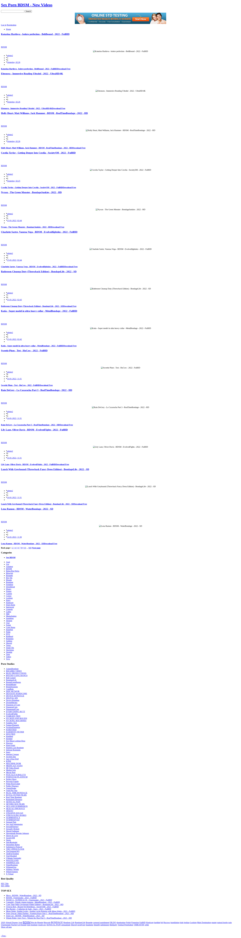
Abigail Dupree (12, 922)
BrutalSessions (12, 687)
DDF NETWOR (12, 691)
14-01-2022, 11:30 (14, 537)
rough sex (42, 925)
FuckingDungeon (13, 727)
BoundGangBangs (13, 682)
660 (30, 548)
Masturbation (11, 616)
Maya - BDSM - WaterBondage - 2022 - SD (23, 895)
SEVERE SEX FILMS (15, 804)
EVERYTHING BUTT (15, 712)
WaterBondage (12, 865)
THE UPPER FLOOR (15, 849)
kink (182, 922)
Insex (8, 752)
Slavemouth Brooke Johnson (17, 833)
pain (230, 922)
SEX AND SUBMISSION (17, 806)
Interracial (10, 607)
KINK (8, 761)
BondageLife (11, 680)
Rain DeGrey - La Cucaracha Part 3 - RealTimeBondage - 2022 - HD (36, 390)
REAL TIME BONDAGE (16, 793)
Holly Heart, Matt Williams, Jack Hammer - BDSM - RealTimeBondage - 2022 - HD (44, 113)
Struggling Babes (13, 845)
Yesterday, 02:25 (13, 181)
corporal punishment (101, 922)
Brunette (9, 575)
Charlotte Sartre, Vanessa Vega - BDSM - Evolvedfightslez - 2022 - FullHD (39, 232)
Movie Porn (10, 772)
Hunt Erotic (10, 745)
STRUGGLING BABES (16, 815)
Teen (8, 654)
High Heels (10, 605)
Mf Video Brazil (12, 768)
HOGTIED (10, 734)
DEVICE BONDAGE (15, 696)
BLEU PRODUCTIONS (16, 673)
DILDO (113, 922)
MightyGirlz (11, 770)
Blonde (9, 580)
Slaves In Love (12, 836)
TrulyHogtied (11, 856)
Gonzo (8, 596)
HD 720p (5, 884)
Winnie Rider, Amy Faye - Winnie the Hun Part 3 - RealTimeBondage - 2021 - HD (39, 918)
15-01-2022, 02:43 (14, 300)
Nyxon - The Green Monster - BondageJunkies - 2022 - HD (31, 192)
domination (121, 922)
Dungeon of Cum (13, 705)
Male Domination (204, 922)
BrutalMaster (11, 684)
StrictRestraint (11, 842)
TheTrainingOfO (12, 851)
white (146, 925)
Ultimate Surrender (13, 858)
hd (162, 922)
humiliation (175, 922)
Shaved (9, 643)
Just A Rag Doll (12, 759)
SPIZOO (9, 811)
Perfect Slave (11, 779)
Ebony (8, 589)
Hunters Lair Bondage (15, 748)
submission (104, 925)
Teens (8, 645)
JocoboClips (11, 757)
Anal (8, 562)
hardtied (157, 922)
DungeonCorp (11, 707)
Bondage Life (68, 922)
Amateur (9, 566)
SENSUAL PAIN (13, 802)
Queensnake (6, 925)
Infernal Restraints (13, 750)
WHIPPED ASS (12, 863)
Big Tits (9, 578)
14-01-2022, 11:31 (14, 379)
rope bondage (32, 925)
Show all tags (6, 927)
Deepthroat (10, 587)
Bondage (9, 582)
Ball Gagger (11, 678)
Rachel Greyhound (18, 925)
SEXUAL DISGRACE (15, 808)
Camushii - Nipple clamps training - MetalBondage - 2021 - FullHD (33, 902)
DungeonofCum (12, 709)
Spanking (10, 618)
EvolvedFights (12, 714)
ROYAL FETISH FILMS (16, 795)
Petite (8, 632)
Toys (8, 659)
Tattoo (8, 657)
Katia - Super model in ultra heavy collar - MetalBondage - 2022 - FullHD (39, 311)
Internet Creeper (12, 754)
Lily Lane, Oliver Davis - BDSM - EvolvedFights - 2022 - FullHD (34, 429)
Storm (8, 840)
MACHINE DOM (13, 763)
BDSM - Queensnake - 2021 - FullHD (21, 898)
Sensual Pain (11, 822)
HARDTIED (11, 730)
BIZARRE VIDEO (14, 671)
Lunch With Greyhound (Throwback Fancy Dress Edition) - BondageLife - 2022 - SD (45, 469)
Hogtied (9, 739)
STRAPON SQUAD (14, 813)
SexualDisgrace (12, 827)
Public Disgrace (12, 786)
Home (8, 29)
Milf (7, 614)
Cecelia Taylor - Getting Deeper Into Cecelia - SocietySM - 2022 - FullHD (38, 152)
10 (25, 548)
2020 (3, 922)
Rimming (9, 639)
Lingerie (9, 609)
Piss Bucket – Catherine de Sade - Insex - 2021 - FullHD (28, 909)
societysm (81, 925)
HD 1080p (5, 886)
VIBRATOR (139, 925)
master (214, 922)
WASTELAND (12, 860)
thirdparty (113, 925)
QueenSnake (11, 788)
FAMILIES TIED (13, 716)
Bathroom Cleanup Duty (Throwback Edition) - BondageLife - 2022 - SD (39, 271)
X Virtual (9, 874)
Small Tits (10, 648)
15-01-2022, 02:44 (14, 220)
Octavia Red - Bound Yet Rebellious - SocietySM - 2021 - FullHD (32, 907)
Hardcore (9, 603)
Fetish (8, 625)
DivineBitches (11, 702)
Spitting (9, 641)
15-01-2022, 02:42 (14, 339)
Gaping (9, 594)
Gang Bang (10, 627)
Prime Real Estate (13, 784)
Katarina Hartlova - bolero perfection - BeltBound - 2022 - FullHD (35, 34)
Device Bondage (12, 700)
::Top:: (3, 936)
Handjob (9, 630)
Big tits (34, 922)
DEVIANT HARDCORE (16, 693)
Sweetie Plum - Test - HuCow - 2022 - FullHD (24, 350)
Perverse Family (12, 781)
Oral (8, 623)
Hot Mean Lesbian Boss (15, 741)
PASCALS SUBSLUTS (16, 775)
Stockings (10, 650)
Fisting (8, 591)
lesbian (187, 922)
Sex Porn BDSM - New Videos (26, 5)
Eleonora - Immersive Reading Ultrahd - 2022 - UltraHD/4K (32, 73)
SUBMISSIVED (13, 820)
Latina (8, 612)
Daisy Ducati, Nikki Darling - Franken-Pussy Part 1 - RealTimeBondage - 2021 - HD (40, 913)
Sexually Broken (12, 829)
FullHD (142, 922)
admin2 (10, 55)
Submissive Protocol (14, 847)
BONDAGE (57, 922)
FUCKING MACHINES (16, 721)
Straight (9, 652)
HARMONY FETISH (15, 732)
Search (28, 11)
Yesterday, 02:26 (13, 62)
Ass (7, 564)
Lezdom (9, 598)
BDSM (4, 47)
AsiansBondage (12, 669)
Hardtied (9, 736)
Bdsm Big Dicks (12, 571)
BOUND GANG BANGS (16, 675)
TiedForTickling (12, 854)
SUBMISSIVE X (13, 817)
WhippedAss (11, 867)
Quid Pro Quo (11, 790)
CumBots (10, 689)
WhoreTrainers (12, 872)
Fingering (135, 922)
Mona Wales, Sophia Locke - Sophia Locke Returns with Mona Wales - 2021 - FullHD (40, 911)
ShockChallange (12, 831)
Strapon (9, 621)
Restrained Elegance (14, 799)
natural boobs (222, 922)
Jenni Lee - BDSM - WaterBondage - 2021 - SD (25, 916)
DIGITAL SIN (12, 698)
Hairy (8, 600)
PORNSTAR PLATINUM (16, 777)
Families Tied (11, 723)
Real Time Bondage (14, 797)
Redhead (9, 636)
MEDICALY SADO (14, 766)
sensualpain (65, 925)
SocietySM (10, 838)
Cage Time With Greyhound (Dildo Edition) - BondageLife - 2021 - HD (34, 904)
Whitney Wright (12, 869)
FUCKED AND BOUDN (16, 718)
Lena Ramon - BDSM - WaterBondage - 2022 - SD (27, 509)
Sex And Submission (14, 824)
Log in (3, 25)
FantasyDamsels (12, 725)
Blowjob (9, 573)
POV (8, 634)
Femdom (9, 584)
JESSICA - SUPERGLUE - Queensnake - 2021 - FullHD (29, 900)
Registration (11, 25)
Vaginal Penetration (125, 925)
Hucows (9, 743)
